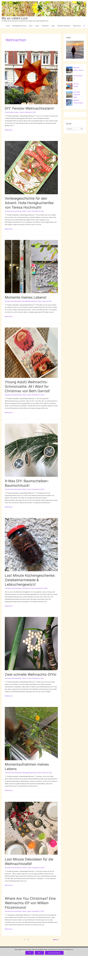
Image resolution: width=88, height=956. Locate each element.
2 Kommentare (9, 112)
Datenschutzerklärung (54, 952)
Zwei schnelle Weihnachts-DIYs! (30, 674)
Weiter (56, 939)
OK (29, 952)
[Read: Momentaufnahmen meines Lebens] (31, 733)
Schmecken (45, 26)
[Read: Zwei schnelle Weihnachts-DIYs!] (31, 643)
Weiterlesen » (9, 130)
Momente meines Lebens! (25, 297)
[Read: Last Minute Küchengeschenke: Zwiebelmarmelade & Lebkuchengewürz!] (31, 544)
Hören (31, 26)
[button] (84, 26)
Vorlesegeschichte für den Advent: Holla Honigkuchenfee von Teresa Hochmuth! (29, 202)
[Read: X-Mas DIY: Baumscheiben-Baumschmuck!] (31, 450)
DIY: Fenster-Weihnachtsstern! (29, 108)
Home (8, 26)
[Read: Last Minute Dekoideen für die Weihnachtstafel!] (31, 828)
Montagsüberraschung (19, 26)
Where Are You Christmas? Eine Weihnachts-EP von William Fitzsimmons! (30, 903)
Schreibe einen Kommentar (13, 211)
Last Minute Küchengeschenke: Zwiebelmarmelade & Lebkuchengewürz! (30, 580)
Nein (39, 952)
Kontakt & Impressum (64, 26)
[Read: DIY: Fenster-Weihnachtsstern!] (31, 77)
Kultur (53, 26)
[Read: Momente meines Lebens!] (31, 266)
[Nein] (86, 952)
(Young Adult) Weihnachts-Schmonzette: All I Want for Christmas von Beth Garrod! (27, 386)
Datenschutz (77, 26)
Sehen (37, 26)
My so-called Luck (15, 18)
